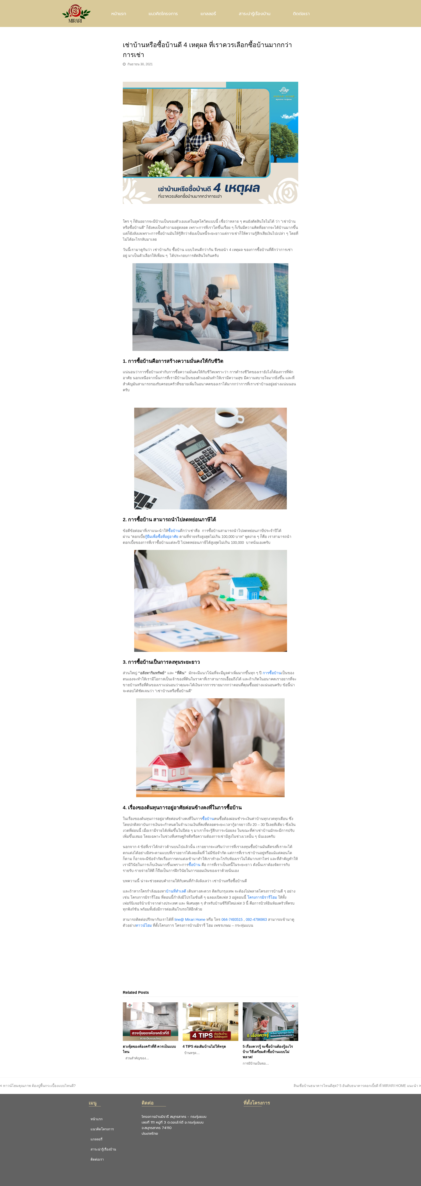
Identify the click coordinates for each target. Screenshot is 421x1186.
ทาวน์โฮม (144, 925)
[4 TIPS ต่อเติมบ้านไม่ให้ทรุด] (210, 1021)
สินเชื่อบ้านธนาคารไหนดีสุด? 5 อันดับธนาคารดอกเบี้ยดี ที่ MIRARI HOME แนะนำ (356, 1086)
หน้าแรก (118, 13)
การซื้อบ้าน (272, 673)
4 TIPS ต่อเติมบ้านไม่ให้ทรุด (204, 1046)
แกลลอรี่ (208, 13)
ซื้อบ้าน (174, 531)
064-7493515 (232, 920)
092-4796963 (256, 920)
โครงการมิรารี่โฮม (262, 897)
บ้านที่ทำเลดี (176, 891)
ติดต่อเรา (301, 13)
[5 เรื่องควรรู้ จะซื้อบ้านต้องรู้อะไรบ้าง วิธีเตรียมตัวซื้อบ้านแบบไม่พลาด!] (270, 1021)
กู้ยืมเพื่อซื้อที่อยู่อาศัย (161, 537)
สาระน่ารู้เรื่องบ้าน (254, 13)
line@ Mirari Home (190, 920)
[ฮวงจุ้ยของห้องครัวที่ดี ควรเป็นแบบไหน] (150, 1021)
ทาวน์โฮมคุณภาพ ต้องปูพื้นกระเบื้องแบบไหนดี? (39, 1086)
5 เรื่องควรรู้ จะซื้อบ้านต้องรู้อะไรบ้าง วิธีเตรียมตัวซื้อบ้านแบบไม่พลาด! (268, 1052)
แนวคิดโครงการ (163, 13)
